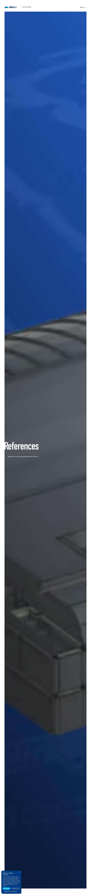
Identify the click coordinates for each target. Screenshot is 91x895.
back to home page (27, 7)
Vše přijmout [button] (6, 888)
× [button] (19, 872)
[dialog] (11, 882)
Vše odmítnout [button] (15, 888)
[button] (11, 891)
